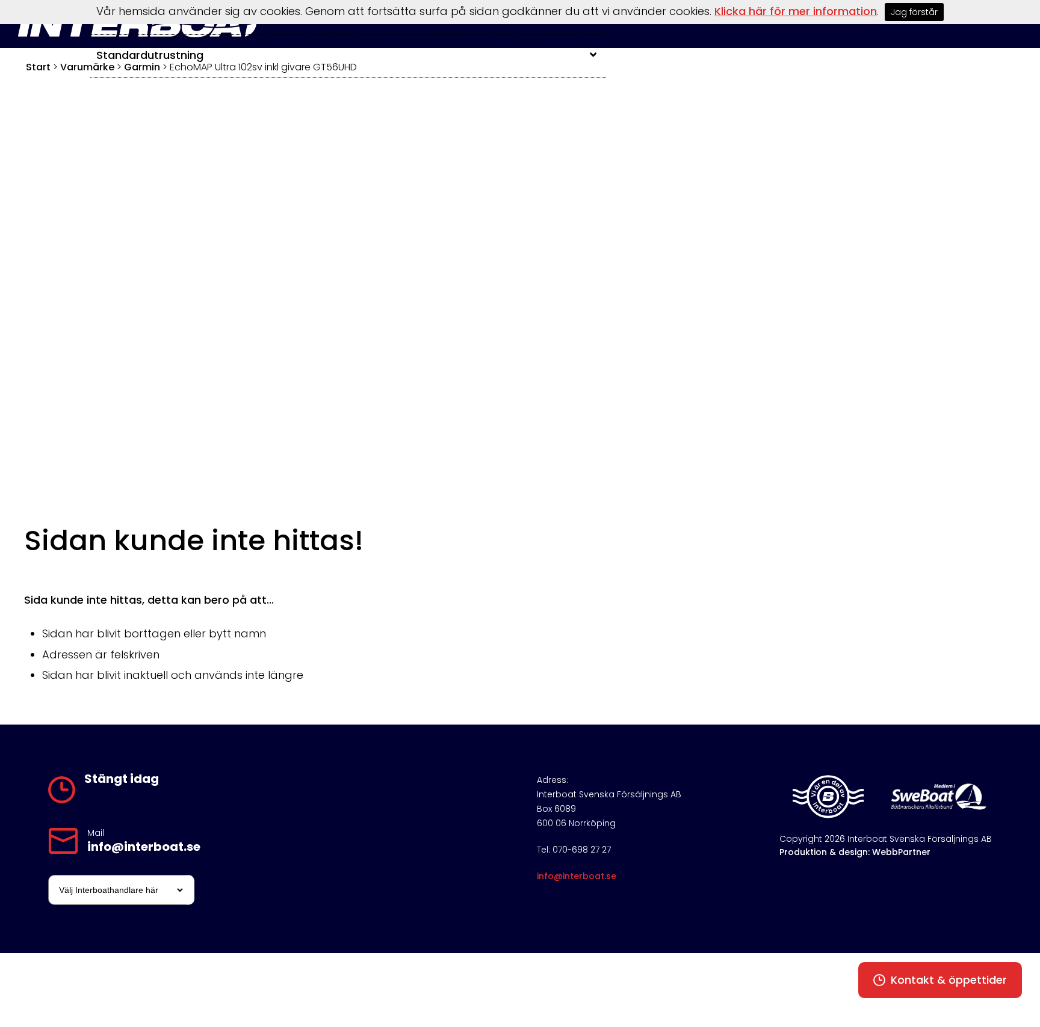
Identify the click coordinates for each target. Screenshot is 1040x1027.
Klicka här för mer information (795, 11)
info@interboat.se (143, 847)
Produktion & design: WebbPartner (854, 852)
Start (38, 67)
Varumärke (87, 67)
